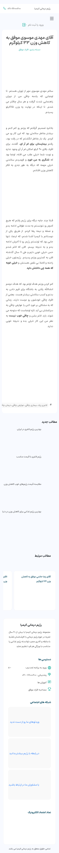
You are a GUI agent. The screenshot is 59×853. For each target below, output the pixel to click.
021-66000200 (14, 9)
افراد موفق (24, 50)
